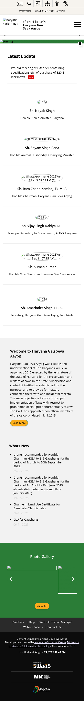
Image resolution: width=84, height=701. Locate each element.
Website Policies (33, 627)
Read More (19, 423)
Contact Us (54, 627)
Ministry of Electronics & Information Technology (44, 644)
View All (42, 606)
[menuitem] (29, 3)
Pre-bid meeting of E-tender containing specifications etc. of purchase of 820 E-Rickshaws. (38, 72)
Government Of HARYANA (50, 11)
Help (32, 622)
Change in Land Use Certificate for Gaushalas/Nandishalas (36, 506)
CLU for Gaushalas (26, 519)
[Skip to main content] (19, 3)
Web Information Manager (56, 622)
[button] (77, 24)
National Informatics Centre (50, 642)
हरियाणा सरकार (25, 11)
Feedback (18, 622)
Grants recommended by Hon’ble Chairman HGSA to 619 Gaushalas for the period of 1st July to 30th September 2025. (41, 460)
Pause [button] (80, 44)
